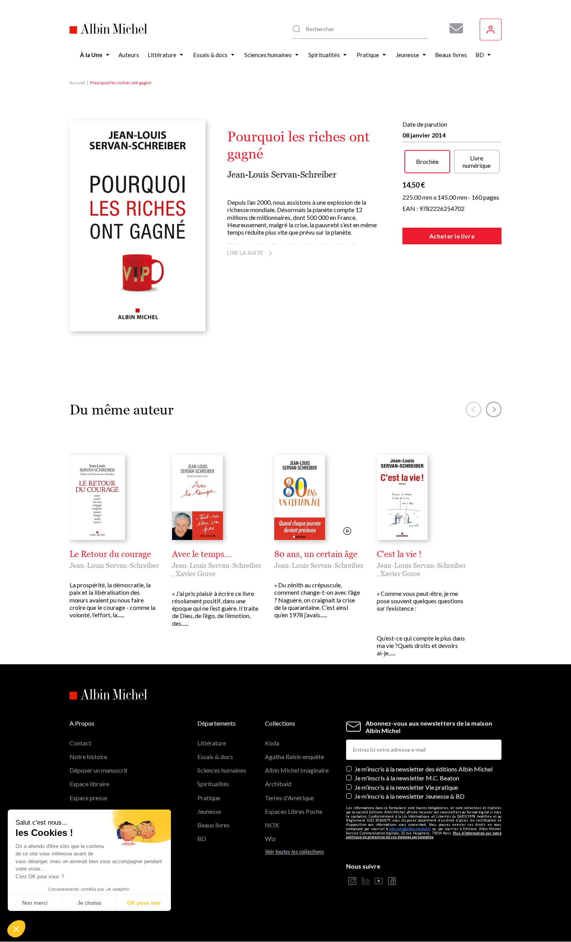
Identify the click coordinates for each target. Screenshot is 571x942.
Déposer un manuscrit (98, 770)
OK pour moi (143, 903)
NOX (272, 825)
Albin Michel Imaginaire (297, 770)
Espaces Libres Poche (293, 811)
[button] (16, 928)
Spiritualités (213, 783)
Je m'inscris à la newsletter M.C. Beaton (407, 778)
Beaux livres (213, 825)
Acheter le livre (452, 236)
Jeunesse (209, 811)
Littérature (211, 743)
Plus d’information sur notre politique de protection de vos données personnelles (423, 835)
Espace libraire (89, 783)
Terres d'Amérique (289, 797)
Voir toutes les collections (294, 851)
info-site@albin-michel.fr (410, 829)
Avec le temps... (202, 554)
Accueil (77, 82)
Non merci (34, 903)
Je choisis (89, 903)
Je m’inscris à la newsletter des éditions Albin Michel (424, 769)
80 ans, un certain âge (315, 554)
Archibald (278, 783)
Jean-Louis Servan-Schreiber (281, 174)
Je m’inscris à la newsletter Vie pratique (406, 787)
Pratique (208, 797)
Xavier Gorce (196, 573)
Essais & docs (215, 756)
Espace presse (88, 797)
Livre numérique (477, 161)
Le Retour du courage (110, 554)
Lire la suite (245, 252)
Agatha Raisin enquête (294, 756)
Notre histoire (88, 756)
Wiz (270, 838)
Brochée (427, 161)
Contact (80, 743)
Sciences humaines (221, 770)
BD (201, 838)
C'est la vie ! (399, 554)
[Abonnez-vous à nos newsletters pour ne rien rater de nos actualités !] (453, 28)
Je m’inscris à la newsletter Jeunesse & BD (410, 796)
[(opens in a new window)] (352, 881)
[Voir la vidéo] (347, 531)
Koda (272, 743)
